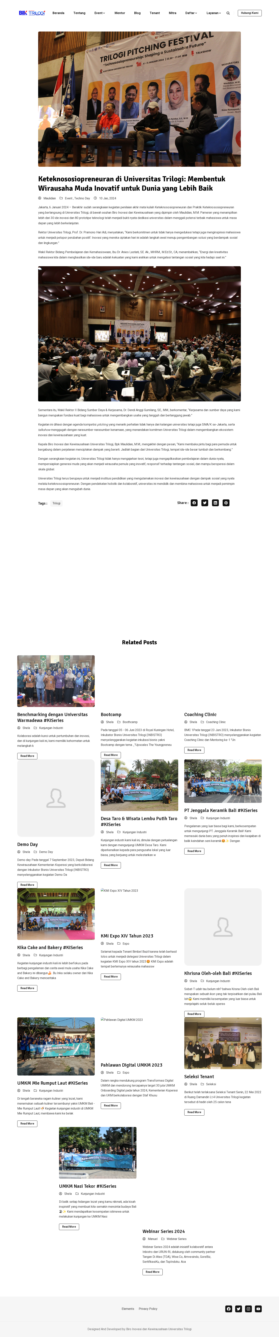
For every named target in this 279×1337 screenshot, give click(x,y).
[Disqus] (139, 570)
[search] (230, 13)
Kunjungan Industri (51, 728)
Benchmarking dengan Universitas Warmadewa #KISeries (52, 717)
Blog (137, 13)
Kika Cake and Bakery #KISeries (50, 947)
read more (27, 756)
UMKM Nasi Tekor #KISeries (87, 1186)
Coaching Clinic (200, 714)
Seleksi (211, 1084)
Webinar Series (177, 1239)
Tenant (155, 13)
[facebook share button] (194, 502)
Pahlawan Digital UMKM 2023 (131, 1065)
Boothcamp (130, 722)
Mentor (120, 13)
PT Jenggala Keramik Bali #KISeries (221, 810)
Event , (69, 198)
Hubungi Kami (250, 13)
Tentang (79, 13)
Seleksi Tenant (199, 1077)
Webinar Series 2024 (164, 1231)
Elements (128, 1309)
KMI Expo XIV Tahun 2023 (127, 936)
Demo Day (27, 844)
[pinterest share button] (226, 502)
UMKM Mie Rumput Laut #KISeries (52, 1083)
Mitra (172, 13)
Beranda (58, 13)
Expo (126, 943)
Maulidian (49, 198)
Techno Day (82, 198)
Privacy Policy (148, 1309)
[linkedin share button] (215, 502)
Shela (26, 728)
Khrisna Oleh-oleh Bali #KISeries (218, 973)
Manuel (152, 1239)
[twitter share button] (204, 502)
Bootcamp (111, 714)
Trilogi (56, 503)
